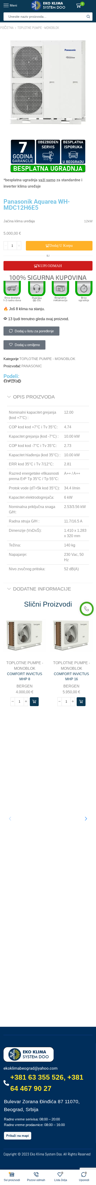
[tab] (48, 397)
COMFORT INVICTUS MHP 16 (71, 676)
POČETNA (7, 27)
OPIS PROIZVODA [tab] (34, 396)
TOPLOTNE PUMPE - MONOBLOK (38, 27)
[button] (5, 381)
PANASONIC (31, 366)
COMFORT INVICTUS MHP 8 (24, 676)
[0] (83, 5)
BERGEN (25, 686)
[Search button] (88, 17)
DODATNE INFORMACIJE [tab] (42, 588)
